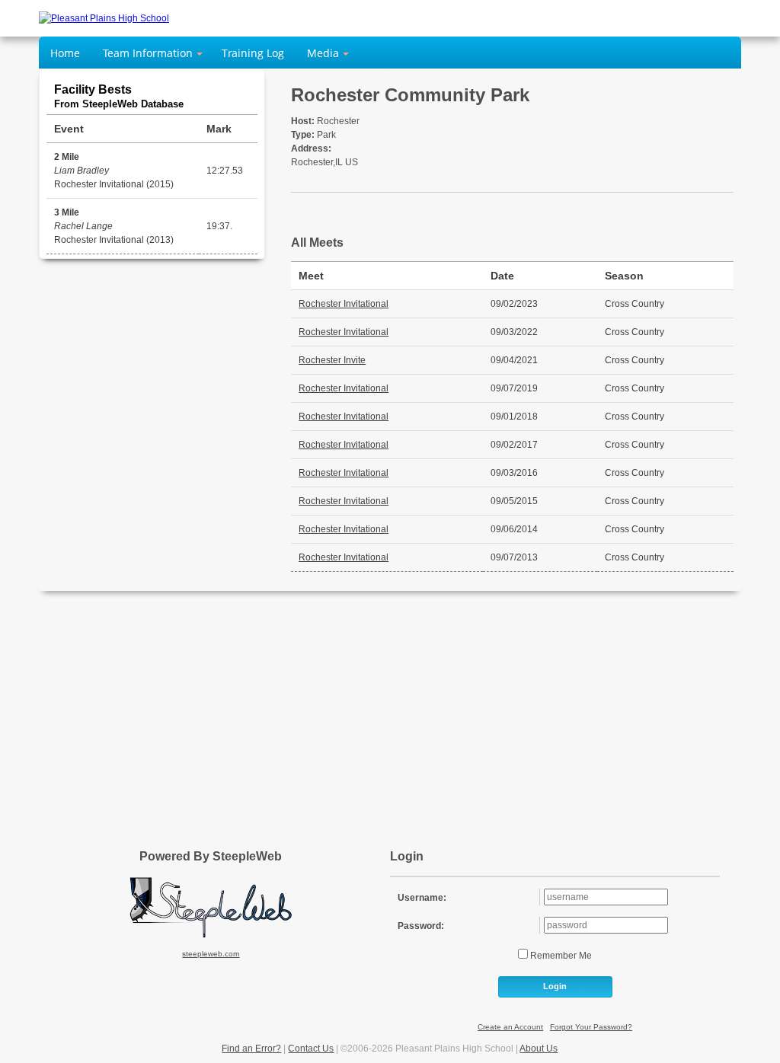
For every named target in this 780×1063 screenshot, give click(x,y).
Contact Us (311, 1048)
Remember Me (560, 955)
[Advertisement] (390, 712)
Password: (421, 926)
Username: (422, 897)
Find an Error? (251, 1048)
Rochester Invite (332, 360)
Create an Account (510, 1027)
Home (65, 53)
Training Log (253, 53)
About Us (538, 1048)
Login (555, 986)
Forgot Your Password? (591, 1027)
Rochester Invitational (343, 303)
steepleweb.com (210, 954)
